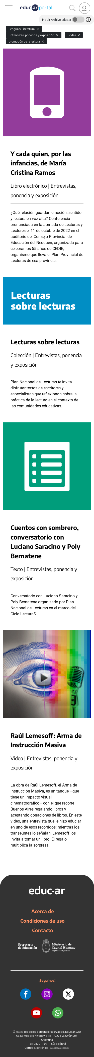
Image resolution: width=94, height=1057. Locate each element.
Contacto (42, 930)
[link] (84, 8)
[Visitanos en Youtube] (36, 1013)
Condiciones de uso (42, 921)
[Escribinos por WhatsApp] (57, 1013)
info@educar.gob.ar (59, 1047)
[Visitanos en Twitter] (68, 994)
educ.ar (19, 1031)
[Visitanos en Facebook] (25, 994)
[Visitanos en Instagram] (47, 994)
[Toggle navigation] (4, 3)
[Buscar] (72, 8)
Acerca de (42, 911)
